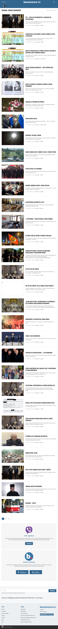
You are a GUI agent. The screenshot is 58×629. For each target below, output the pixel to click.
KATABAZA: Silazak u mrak (33, 135)
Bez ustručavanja (24, 613)
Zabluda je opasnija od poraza (34, 102)
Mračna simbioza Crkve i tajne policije (37, 185)
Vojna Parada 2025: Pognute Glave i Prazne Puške (40, 152)
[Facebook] (46, 614)
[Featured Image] (13, 21)
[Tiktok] (50, 614)
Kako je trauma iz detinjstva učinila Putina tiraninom (38, 85)
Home (48, 10)
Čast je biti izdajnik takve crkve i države (38, 470)
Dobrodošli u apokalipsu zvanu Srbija (37, 319)
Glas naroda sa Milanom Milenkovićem (28, 617)
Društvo (3, 609)
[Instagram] (48, 614)
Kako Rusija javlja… (31, 118)
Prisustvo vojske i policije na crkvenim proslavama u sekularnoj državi (37, 252)
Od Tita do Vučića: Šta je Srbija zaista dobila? (39, 286)
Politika (3, 617)
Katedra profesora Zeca (25, 619)
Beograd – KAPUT (30, 503)
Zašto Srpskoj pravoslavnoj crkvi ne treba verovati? (39, 419)
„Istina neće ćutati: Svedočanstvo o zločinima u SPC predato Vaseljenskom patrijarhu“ (40, 302)
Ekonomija (4, 611)
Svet (2, 621)
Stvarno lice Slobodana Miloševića (36, 436)
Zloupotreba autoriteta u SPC (34, 202)
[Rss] (53, 614)
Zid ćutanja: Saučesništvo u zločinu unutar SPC (40, 385)
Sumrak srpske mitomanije (33, 486)
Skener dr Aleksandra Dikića (26, 621)
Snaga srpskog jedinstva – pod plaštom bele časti (39, 68)
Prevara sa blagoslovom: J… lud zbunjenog (38, 353)
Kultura (3, 615)
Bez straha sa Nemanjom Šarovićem (28, 615)
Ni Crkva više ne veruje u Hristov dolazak (38, 236)
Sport (3, 619)
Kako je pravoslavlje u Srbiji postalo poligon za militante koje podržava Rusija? (40, 52)
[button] (29, 543)
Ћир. (54, 2)
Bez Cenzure (23, 609)
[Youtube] (41, 614)
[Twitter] (43, 614)
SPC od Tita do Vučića (32, 269)
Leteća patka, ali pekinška (33, 169)
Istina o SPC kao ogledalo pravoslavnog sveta (39, 403)
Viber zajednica (29, 536)
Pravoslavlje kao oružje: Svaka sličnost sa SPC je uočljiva (40, 35)
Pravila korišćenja (43, 611)
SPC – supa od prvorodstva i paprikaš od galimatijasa (38, 18)
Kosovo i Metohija (5, 613)
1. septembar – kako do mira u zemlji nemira (39, 219)
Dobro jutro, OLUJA (31, 453)
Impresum (42, 609)
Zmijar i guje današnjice (32, 336)
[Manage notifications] (2, 626)
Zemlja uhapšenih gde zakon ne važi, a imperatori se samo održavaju (40, 369)
